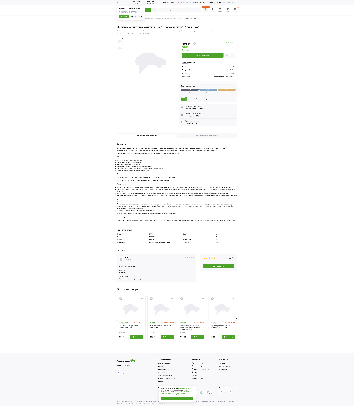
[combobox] (183, 10)
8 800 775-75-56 (215, 2)
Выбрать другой (136, 16)
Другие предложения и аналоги (207, 135)
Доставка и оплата (136, 2)
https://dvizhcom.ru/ (183, 388)
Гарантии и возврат (150, 2)
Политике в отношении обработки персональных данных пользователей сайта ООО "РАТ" (175, 393)
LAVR (232, 66)
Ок (177, 398)
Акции (173, 2)
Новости (181, 2)
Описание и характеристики (147, 135)
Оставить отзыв (218, 266)
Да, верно (124, 16)
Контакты (165, 2)
